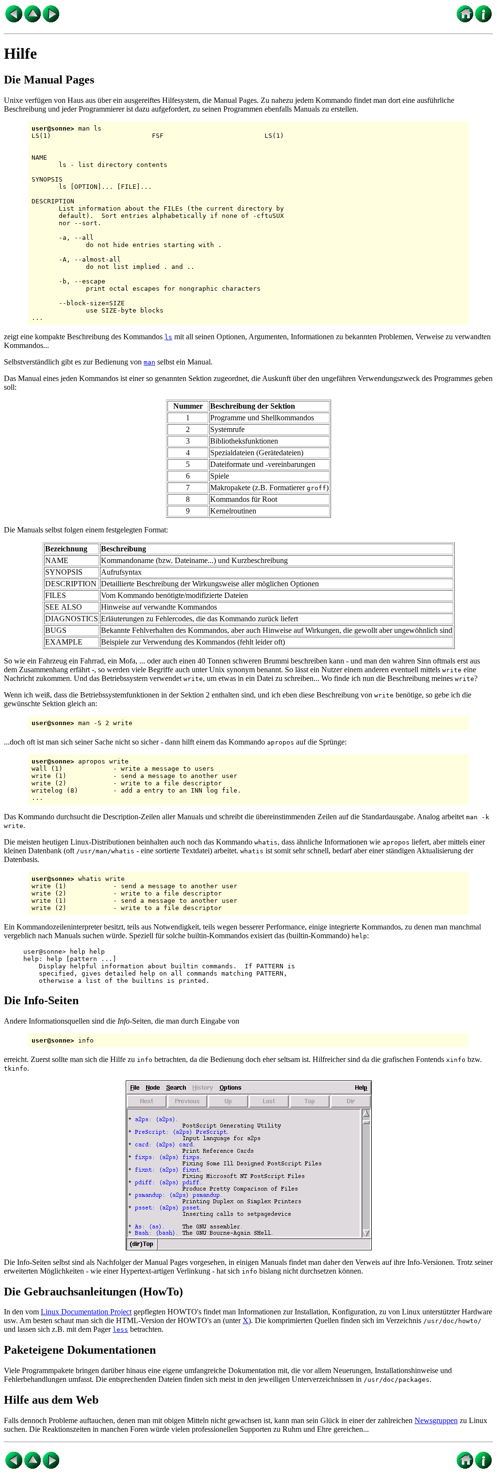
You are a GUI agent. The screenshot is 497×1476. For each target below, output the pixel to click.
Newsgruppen (436, 1420)
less (120, 1329)
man (149, 362)
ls (168, 337)
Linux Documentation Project (86, 1312)
